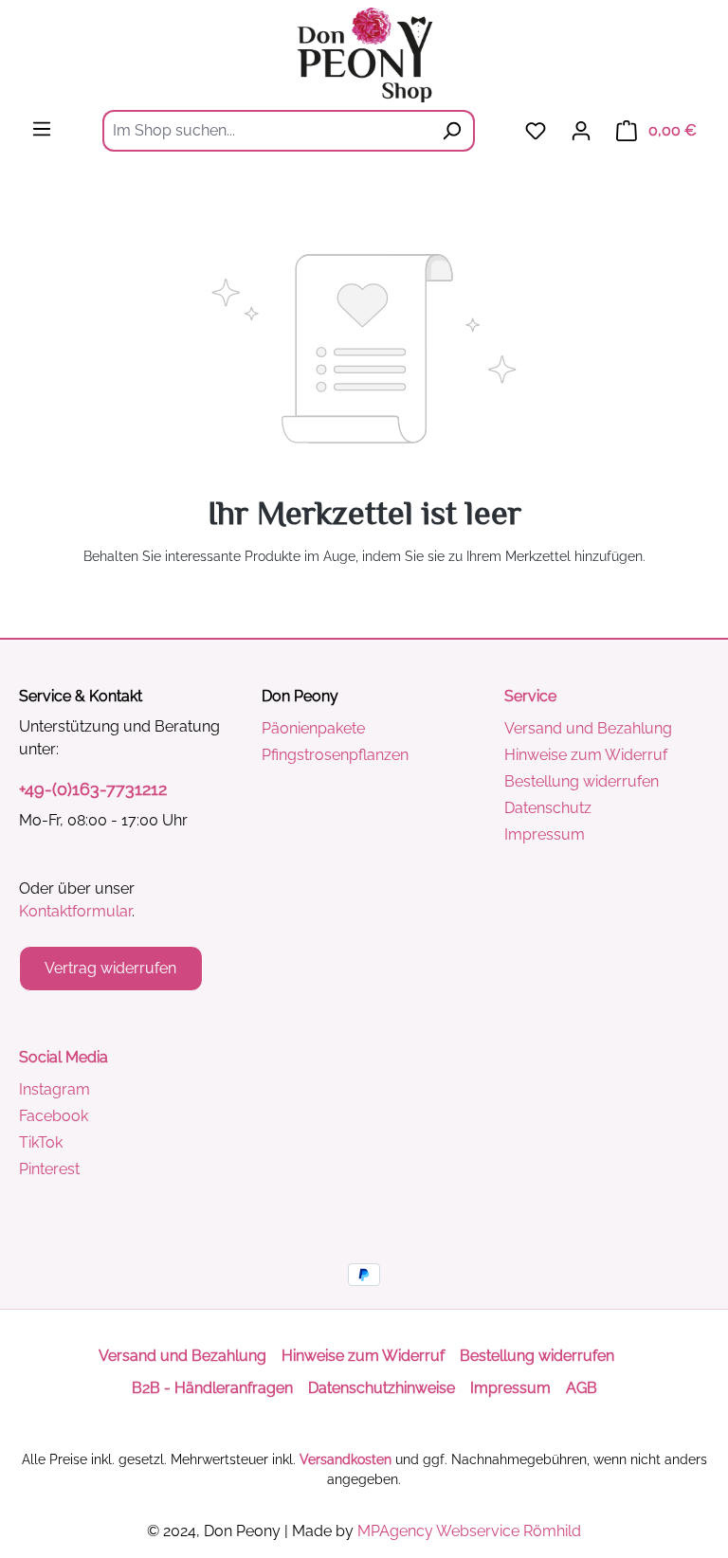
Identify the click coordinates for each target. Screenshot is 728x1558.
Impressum (544, 834)
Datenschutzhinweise (381, 1388)
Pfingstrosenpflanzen (335, 755)
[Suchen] (452, 131)
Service (530, 696)
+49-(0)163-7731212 (93, 789)
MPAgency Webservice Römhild (469, 1531)
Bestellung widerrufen (581, 781)
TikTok (41, 1142)
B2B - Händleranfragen (212, 1388)
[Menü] (41, 129)
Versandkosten (345, 1459)
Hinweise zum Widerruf (585, 755)
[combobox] (266, 131)
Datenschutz (548, 808)
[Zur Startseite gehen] (364, 55)
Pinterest (49, 1169)
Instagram (54, 1089)
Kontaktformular (75, 911)
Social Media (63, 1057)
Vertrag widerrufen (110, 968)
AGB (581, 1388)
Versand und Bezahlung (588, 728)
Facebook (53, 1116)
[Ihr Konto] (581, 131)
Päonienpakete (313, 728)
